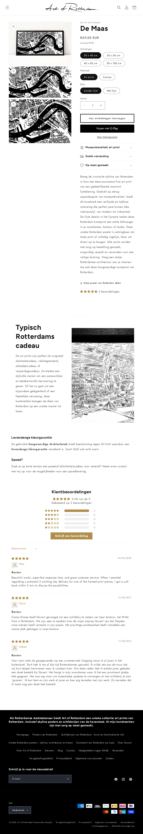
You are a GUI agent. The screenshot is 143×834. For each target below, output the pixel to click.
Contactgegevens (100, 826)
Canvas (107, 77)
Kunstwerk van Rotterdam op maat (95, 742)
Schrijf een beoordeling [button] (71, 536)
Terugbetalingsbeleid (41, 758)
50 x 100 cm (114, 63)
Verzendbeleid (127, 822)
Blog (60, 750)
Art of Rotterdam (25, 822)
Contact (70, 750)
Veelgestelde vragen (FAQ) (93, 750)
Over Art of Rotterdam (29, 750)
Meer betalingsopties (107, 137)
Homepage (23, 734)
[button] (7, 7)
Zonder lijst (91, 90)
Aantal (83, 98)
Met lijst (111, 90)
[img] (20, 559)
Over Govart (125, 742)
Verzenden (118, 750)
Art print (89, 77)
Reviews (49, 750)
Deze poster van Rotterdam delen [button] (102, 283)
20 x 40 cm (90, 55)
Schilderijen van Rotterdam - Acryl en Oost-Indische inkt (92, 734)
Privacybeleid (64, 758)
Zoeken (110, 758)
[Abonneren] (67, 779)
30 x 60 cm (113, 55)
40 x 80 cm (90, 63)
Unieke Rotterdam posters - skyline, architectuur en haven (41, 742)
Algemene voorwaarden (88, 758)
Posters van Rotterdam (45, 734)
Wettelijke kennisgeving (123, 826)
